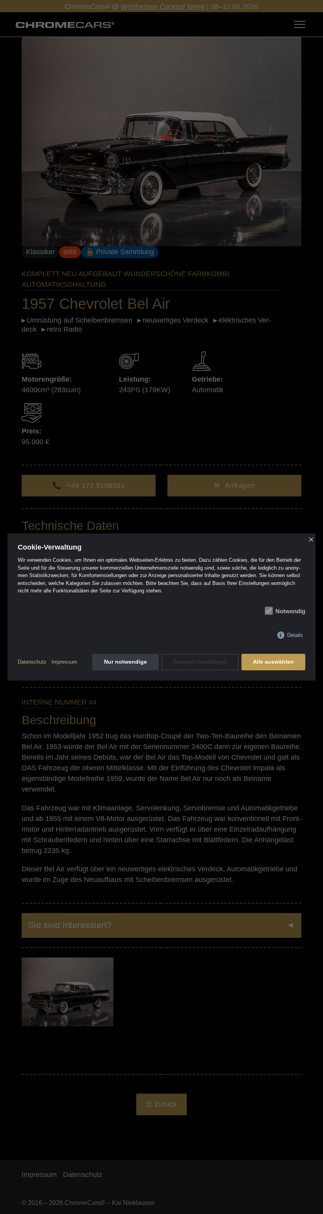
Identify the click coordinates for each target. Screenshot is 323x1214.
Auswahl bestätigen (200, 662)
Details (295, 635)
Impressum (64, 662)
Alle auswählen (273, 662)
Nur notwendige (125, 662)
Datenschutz (32, 662)
